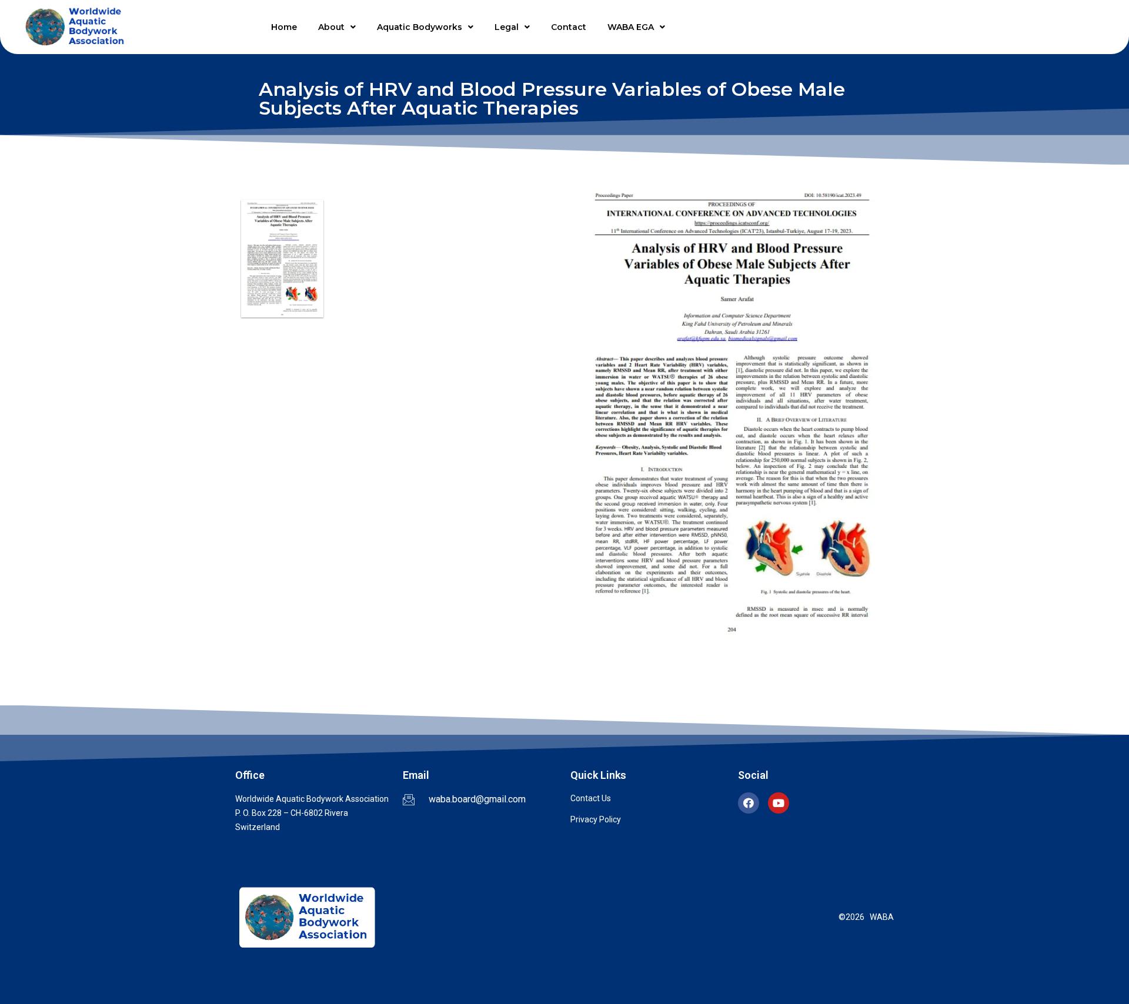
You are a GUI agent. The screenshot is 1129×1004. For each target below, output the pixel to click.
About (331, 27)
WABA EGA (630, 27)
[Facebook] (748, 803)
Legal (507, 27)
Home (284, 27)
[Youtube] (778, 803)
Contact (568, 27)
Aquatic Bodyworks (419, 27)
